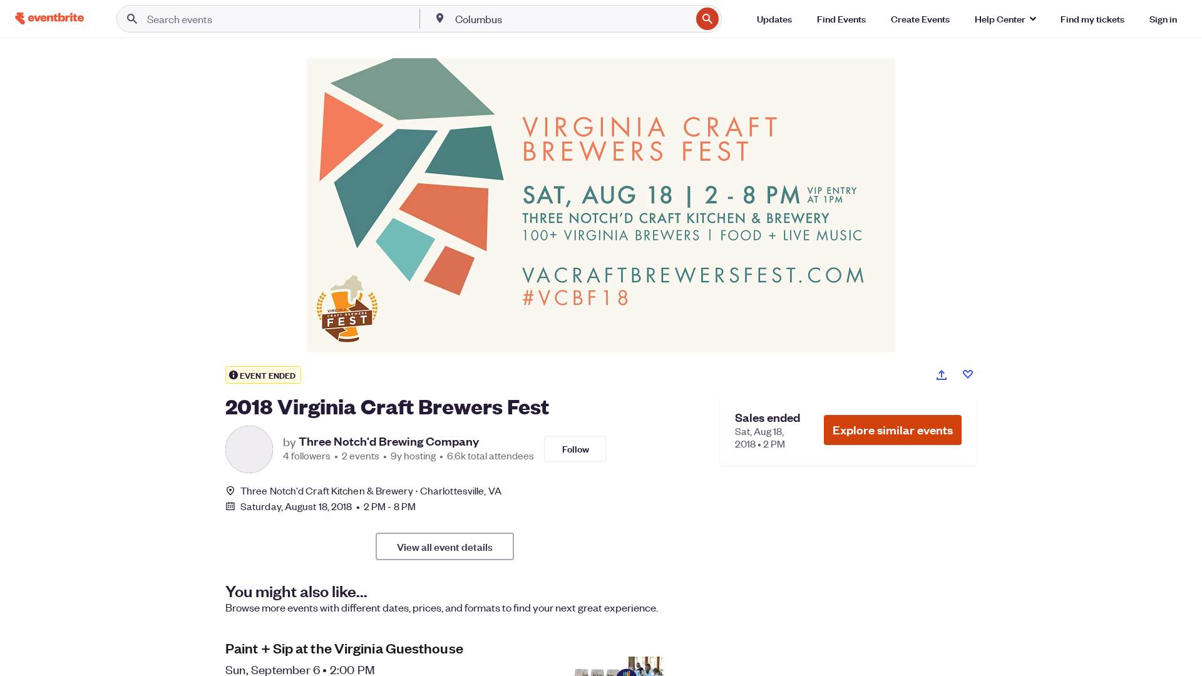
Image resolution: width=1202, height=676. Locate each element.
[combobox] (572, 18)
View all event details (445, 546)
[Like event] (968, 374)
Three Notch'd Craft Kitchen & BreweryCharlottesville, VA (370, 490)
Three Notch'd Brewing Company (389, 441)
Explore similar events (893, 430)
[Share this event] (941, 374)
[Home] (49, 18)
